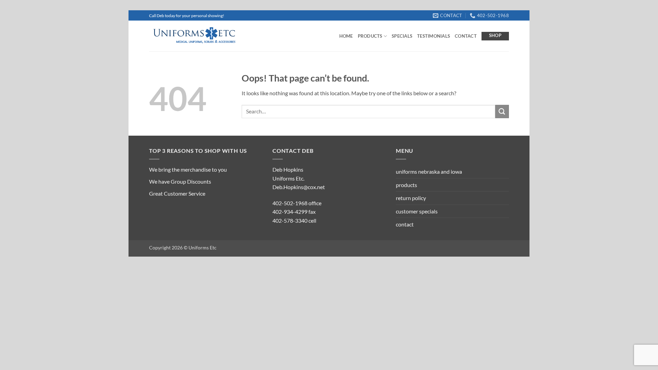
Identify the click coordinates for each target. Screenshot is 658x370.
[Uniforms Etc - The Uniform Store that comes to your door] (193, 36)
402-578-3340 (289, 220)
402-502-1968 (289, 203)
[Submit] (502, 111)
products (370, 36)
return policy (411, 198)
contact (466, 36)
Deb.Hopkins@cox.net (298, 187)
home (346, 36)
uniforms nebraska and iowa (429, 171)
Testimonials (433, 36)
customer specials (417, 211)
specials (402, 36)
